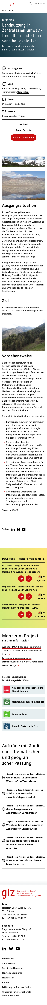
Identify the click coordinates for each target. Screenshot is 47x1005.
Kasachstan (8, 88)
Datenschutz (8, 963)
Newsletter (8, 977)
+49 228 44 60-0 (19, 914)
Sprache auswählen (39, 3)
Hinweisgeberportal (12, 972)
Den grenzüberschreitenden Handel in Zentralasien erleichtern (22, 844)
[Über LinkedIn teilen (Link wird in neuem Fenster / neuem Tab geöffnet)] (13, 530)
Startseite (7, 10)
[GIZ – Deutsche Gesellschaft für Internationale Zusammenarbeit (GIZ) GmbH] (12, 4)
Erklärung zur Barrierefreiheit (17, 987)
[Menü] (4, 4)
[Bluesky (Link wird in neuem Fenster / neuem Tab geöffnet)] (11, 949)
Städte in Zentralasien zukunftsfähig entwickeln (21, 795)
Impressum (8, 958)
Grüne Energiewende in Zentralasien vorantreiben (21, 811)
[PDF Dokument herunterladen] (29, 578)
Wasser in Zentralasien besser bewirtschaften (24, 862)
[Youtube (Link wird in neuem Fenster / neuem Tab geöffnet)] (18, 949)
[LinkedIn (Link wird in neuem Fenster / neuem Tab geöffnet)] (4, 949)
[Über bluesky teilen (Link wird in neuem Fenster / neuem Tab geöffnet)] (18, 530)
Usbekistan (23, 91)
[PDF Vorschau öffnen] (21, 578)
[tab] (8, 559)
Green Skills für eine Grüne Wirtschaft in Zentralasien (21, 779)
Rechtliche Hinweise (12, 968)
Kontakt (6, 982)
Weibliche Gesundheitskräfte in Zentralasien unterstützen (24, 826)
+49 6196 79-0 (18, 936)
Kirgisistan (20, 88)
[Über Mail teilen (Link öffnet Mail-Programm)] (24, 530)
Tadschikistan (33, 88)
